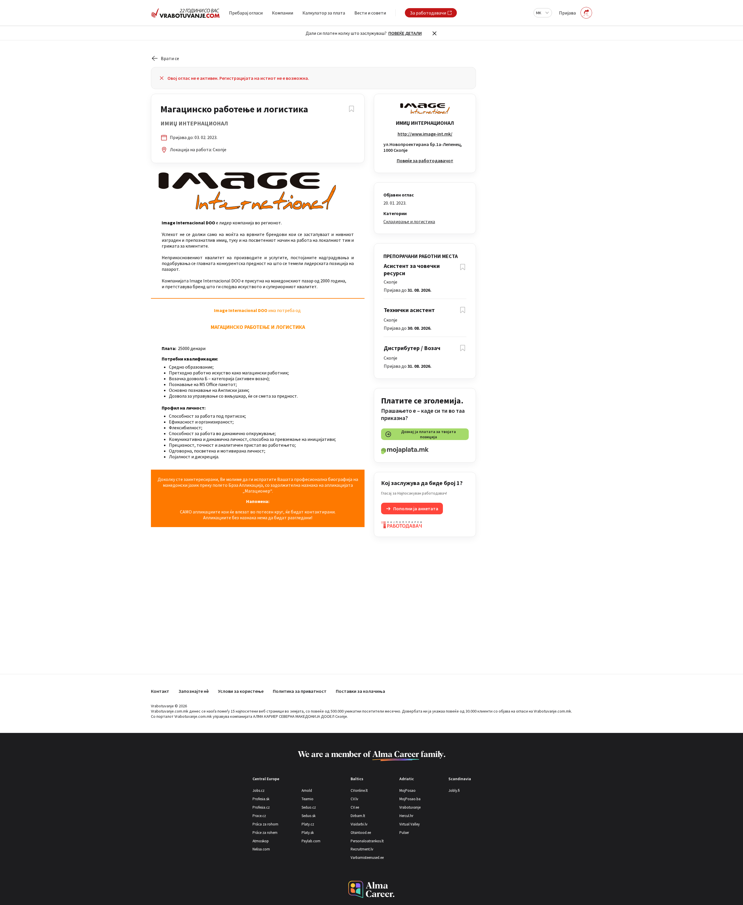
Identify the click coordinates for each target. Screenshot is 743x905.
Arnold (307, 790)
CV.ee (355, 807)
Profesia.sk (261, 798)
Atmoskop (261, 841)
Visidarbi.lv (359, 824)
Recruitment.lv (362, 849)
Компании (282, 13)
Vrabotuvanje (410, 807)
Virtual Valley (409, 824)
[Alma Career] (371, 889)
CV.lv (354, 798)
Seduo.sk (308, 815)
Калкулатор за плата (323, 13)
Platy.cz (308, 824)
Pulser (404, 832)
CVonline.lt (359, 790)
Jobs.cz (258, 790)
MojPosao (407, 790)
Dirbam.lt (358, 815)
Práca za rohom (265, 824)
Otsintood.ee (361, 832)
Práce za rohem (265, 832)
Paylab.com (311, 841)
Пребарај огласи (246, 13)
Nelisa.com (261, 849)
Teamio (307, 798)
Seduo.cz (309, 807)
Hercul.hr (406, 815)
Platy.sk (308, 832)
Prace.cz (259, 815)
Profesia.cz (261, 807)
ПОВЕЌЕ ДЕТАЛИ (405, 33)
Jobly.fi (454, 790)
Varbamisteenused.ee (367, 857)
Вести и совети (370, 13)
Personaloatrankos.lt (367, 841)
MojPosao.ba (410, 798)
